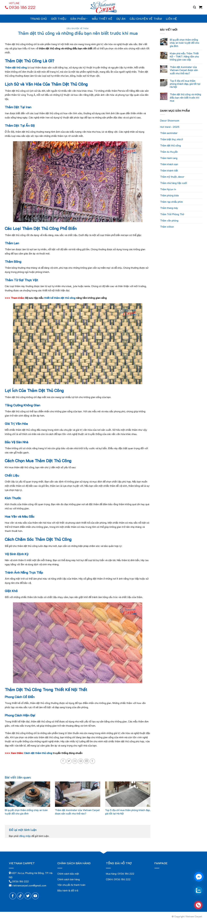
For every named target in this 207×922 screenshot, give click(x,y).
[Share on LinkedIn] (86, 761)
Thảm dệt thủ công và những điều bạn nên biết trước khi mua (185, 97)
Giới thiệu (58, 18)
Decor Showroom (169, 120)
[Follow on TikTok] (20, 895)
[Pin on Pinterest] (80, 761)
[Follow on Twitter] (27, 895)
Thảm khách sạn (169, 164)
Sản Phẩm (77, 18)
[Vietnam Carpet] (103, 7)
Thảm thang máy (169, 207)
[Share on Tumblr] (92, 761)
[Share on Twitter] (69, 761)
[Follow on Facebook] (12, 895)
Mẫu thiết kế (102, 18)
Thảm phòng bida (169, 195)
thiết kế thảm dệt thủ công (59, 297)
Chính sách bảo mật (68, 873)
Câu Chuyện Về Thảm (77, 28)
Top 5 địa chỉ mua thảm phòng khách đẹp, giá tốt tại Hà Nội (127, 811)
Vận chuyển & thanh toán (71, 884)
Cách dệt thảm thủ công (38, 753)
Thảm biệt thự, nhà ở (171, 139)
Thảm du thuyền (169, 151)
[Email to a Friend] (74, 761)
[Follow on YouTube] (35, 895)
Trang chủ (38, 18)
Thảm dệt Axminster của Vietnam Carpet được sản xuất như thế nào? (77, 811)
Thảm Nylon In (168, 189)
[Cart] (200, 7)
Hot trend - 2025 (169, 126)
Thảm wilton (167, 226)
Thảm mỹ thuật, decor (172, 176)
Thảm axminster (169, 133)
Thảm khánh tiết (169, 170)
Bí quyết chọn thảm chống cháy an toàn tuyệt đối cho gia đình (26, 811)
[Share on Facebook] (63, 761)
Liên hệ (171, 18)
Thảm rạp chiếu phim (171, 201)
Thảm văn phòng (169, 220)
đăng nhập (25, 836)
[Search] (194, 7)
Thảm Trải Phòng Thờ (172, 214)
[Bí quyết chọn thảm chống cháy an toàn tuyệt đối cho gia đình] (27, 794)
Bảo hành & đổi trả (67, 890)
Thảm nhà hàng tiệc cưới (173, 183)
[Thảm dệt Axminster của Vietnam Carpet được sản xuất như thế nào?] (77, 794)
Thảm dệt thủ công (170, 145)
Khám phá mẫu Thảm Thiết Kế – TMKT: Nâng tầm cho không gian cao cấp (184, 56)
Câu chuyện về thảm (146, 18)
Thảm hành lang (168, 158)
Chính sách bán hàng (68, 879)
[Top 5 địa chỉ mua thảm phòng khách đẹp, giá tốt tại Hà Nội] (127, 794)
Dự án (120, 18)
